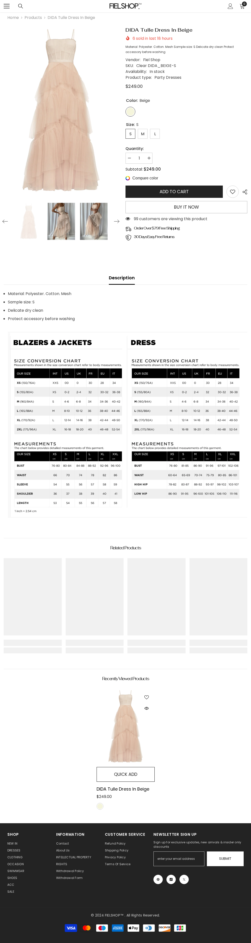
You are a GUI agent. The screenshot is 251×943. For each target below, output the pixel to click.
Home (13, 17)
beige (100, 806)
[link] (232, 192)
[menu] (7, 6)
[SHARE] (243, 192)
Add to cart (174, 192)
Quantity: (135, 148)
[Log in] (230, 6)
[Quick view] (146, 708)
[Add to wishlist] (146, 697)
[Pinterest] (158, 879)
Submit (225, 858)
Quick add (125, 774)
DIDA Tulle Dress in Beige (123, 789)
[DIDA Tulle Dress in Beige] (126, 727)
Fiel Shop (151, 60)
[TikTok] (171, 879)
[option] (61, 111)
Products (33, 17)
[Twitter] (184, 879)
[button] (5, 221)
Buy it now (186, 207)
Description (122, 278)
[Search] (21, 6)
